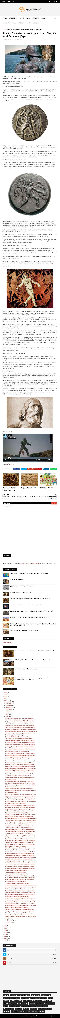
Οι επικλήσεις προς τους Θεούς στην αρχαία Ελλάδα (19, 718)
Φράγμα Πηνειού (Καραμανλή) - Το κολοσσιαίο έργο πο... (20, 914)
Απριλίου (8, 716)
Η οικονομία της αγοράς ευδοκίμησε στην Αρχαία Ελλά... (20, 755)
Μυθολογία (9, 29)
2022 (6, 700)
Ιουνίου (8, 713)
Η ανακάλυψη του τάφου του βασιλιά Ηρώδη (17, 751)
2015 (5, 936)
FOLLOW (54, 954)
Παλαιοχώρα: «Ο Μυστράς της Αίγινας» (15, 846)
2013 (5, 940)
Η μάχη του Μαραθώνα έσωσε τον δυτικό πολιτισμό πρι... (20, 722)
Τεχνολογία (22, 1011)
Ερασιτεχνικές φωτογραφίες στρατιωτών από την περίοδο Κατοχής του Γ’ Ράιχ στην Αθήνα (32, 611)
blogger (54, 503)
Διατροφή (13, 1000)
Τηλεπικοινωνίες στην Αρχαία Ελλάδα (15, 872)
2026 (6, 692)
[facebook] (49, 1)
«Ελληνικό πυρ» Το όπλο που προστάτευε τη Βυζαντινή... (20, 798)
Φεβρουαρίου (9, 921)
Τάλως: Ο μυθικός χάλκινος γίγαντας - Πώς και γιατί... (19, 842)
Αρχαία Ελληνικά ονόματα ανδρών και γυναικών (21, 586)
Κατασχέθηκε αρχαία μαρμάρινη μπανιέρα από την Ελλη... (21, 790)
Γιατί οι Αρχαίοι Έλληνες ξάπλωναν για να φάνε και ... (19, 816)
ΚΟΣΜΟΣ (43, 18)
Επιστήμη (46, 1003)
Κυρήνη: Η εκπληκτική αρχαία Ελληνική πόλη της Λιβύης (20, 801)
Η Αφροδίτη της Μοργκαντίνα (17, 579)
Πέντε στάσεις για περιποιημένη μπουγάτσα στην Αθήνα (20, 785)
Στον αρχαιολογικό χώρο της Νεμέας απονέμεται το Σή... (20, 733)
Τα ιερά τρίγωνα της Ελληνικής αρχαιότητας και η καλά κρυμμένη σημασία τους (29, 573)
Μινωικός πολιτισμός (27, 1006)
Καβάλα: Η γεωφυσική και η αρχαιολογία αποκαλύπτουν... (21, 818)
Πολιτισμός (41, 1008)
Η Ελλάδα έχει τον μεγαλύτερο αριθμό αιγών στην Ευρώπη (21, 731)
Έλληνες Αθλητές (34, 1000)
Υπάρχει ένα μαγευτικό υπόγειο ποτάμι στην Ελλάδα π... (20, 851)
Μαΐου (7, 714)
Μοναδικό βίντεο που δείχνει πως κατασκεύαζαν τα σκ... (20, 764)
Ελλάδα (26, 1000)
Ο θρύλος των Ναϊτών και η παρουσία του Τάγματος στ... (20, 863)
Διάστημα (6, 1000)
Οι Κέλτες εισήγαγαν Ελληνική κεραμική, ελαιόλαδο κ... (20, 742)
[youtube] (54, 1)
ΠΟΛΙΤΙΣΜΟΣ (20, 23)
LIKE (55, 950)
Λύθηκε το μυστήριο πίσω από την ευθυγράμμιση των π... (20, 777)
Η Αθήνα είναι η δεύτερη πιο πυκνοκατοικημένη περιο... (20, 853)
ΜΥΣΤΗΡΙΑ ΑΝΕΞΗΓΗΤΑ (9, 23)
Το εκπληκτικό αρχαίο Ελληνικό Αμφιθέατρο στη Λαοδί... (20, 720)
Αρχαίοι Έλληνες (35, 995)
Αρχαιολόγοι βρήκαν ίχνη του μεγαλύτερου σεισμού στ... (20, 892)
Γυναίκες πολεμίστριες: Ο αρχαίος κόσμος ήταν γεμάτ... (20, 744)
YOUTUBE (9, 962)
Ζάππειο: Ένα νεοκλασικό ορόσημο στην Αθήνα (18, 827)
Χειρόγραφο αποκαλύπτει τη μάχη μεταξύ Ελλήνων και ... (20, 857)
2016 (5, 934)
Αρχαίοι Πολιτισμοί (46, 995)
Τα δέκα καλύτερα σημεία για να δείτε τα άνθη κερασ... (19, 788)
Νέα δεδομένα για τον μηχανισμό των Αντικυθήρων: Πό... (20, 894)
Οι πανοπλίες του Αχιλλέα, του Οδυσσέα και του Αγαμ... (20, 900)
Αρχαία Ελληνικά (7, 642)
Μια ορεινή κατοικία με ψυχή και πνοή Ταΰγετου (18, 812)
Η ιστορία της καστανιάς (11, 786)
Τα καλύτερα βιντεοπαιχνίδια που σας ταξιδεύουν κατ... (20, 831)
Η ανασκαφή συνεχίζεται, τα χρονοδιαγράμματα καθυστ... (20, 890)
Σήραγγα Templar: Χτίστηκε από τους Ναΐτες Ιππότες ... (20, 740)
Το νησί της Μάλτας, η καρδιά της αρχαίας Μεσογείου (19, 909)
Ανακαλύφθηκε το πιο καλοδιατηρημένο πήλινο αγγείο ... (20, 898)
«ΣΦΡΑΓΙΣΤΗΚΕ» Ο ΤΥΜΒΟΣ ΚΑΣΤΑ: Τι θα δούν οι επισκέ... (20, 814)
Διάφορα (19, 1000)
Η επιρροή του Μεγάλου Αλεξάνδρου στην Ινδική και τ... (20, 799)
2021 (5, 925)
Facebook (24, 563)
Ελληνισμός (32, 1003)
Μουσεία (37, 1006)
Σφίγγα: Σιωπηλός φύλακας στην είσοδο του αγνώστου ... (20, 796)
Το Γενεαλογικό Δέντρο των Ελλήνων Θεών (46, 488)
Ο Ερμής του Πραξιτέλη (11, 792)
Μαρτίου (8, 919)
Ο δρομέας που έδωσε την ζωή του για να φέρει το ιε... (19, 781)
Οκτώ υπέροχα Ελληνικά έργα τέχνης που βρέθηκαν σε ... (20, 877)
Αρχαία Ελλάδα (14, 995)
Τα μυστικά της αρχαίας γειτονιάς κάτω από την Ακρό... (20, 725)
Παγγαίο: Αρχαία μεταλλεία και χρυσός (15, 735)
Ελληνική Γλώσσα (8, 1003)
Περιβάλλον (33, 1008)
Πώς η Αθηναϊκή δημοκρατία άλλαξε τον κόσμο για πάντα (24, 630)
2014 (6, 938)
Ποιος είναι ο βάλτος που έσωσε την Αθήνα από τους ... (20, 848)
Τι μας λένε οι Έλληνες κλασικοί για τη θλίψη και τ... (19, 775)
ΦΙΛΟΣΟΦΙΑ (28, 23)
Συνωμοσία (14, 1011)
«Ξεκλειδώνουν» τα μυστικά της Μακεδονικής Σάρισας (19, 723)
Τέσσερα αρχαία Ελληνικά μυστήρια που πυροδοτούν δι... (20, 902)
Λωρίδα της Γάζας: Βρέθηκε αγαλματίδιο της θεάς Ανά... (20, 770)
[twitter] (54, 1016)
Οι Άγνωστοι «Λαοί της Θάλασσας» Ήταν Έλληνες (18, 833)
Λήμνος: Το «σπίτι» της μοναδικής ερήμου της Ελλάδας (20, 835)
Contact (9, 1)
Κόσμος (5, 1006)
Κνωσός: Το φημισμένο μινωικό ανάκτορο (16, 907)
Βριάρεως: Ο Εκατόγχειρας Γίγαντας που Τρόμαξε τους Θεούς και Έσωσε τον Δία (9, 489)
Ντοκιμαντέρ (18, 1008)
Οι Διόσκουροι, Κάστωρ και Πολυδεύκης (16, 870)
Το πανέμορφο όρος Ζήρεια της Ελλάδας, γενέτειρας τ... (20, 913)
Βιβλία (50, 998)
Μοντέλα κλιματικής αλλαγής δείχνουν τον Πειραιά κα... (20, 783)
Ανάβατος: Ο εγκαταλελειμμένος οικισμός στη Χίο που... (20, 809)
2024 (6, 696)
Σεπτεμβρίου (9, 707)
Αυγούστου (9, 709)
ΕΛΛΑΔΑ (29, 18)
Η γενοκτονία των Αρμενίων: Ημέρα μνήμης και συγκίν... (20, 838)
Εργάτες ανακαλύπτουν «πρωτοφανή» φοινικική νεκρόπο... (21, 761)
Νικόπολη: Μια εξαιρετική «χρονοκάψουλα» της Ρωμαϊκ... (20, 822)
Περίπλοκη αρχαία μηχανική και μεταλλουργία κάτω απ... (20, 859)
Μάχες (11, 1006)
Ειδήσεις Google (35, 563)
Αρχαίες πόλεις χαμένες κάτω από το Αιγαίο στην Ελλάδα (20, 864)
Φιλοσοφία (34, 1011)
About (13, 1)
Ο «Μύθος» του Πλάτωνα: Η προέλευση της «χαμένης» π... (20, 840)
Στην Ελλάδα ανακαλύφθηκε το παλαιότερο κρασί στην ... (20, 903)
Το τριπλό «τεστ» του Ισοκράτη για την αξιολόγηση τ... (19, 738)
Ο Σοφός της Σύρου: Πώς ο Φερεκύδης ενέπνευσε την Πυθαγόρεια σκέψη (33, 660)
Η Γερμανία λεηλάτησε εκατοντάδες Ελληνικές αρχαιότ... (20, 911)
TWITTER (9, 954)
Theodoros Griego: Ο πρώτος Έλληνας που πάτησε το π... (21, 885)
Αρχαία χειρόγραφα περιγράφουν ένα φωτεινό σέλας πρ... (20, 768)
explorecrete (10, 464)
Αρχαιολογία (16, 998)
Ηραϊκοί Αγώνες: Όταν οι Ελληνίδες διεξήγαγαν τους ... (19, 824)
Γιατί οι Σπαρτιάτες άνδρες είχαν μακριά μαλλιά (18, 759)
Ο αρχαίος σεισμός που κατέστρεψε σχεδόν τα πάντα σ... (20, 753)
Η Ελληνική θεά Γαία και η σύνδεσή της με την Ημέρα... (20, 879)
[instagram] (56, 1)
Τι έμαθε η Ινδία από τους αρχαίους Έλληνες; (17, 883)
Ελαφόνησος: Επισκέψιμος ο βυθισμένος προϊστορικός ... (20, 766)
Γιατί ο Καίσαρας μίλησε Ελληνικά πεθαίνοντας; (21, 592)
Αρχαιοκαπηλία (7, 998)
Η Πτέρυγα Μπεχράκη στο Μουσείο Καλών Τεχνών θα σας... (21, 905)
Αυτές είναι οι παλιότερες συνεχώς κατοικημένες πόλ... (20, 811)
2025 (6, 694)
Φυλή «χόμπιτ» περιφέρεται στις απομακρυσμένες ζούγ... (20, 749)
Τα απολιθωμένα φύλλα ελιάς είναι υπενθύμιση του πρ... (20, 748)
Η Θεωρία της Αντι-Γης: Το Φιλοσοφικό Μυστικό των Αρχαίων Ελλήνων (27, 605)
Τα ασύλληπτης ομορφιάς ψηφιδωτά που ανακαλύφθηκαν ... (21, 875)
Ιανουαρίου (9, 922)
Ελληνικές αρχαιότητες (45, 1000)
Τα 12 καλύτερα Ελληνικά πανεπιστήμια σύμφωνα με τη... (20, 727)
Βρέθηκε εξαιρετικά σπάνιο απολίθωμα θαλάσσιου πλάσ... (21, 837)
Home (4, 1)
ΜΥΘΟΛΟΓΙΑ (36, 18)
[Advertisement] (30, 541)
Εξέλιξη (39, 1003)
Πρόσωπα (48, 1008)
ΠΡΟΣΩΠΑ (35, 23)
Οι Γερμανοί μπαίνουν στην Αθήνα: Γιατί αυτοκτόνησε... (20, 772)
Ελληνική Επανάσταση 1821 (21, 1003)
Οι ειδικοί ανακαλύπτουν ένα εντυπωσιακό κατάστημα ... (20, 868)
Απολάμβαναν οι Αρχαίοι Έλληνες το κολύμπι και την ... (20, 825)
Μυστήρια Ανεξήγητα (8, 1008)
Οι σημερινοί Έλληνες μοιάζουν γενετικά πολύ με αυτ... (20, 866)
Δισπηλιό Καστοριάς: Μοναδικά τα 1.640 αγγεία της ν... (20, 805)
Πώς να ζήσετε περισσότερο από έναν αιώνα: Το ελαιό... (20, 774)
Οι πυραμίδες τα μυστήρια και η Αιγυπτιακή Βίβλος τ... (19, 762)
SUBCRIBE (54, 962)
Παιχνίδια (26, 1008)
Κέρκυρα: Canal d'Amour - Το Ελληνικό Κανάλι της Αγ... (20, 729)
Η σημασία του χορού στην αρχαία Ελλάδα (16, 874)
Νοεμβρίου (9, 703)
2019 (5, 929)
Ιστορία (52, 1003)
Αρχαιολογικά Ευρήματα (27, 998)
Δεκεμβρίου (9, 701)
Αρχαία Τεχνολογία (24, 995)
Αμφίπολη (6, 995)
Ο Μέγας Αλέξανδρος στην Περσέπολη (15, 881)
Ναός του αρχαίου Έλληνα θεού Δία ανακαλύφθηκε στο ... (20, 794)
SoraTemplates (11, 1015)
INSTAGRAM (10, 958)
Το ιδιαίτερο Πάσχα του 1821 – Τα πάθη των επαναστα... (20, 855)
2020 (6, 927)
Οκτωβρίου (9, 705)
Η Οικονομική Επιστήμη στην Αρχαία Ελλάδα (17, 850)
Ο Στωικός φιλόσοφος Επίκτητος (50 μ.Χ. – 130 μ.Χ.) (19, 757)
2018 (5, 930)
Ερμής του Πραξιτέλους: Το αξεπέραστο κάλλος (17, 736)
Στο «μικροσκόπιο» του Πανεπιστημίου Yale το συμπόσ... (20, 887)
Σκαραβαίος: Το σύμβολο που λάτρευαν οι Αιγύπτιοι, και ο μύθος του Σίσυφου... (29, 617)
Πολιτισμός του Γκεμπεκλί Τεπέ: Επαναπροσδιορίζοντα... (20, 807)
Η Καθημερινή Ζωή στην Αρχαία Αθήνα (15, 803)
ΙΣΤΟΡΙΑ (22, 18)
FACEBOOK (10, 950)
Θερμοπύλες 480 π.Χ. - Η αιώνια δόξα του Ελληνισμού (20, 829)
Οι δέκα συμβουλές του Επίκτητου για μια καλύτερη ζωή (20, 844)
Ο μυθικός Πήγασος (10, 779)
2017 (5, 932)
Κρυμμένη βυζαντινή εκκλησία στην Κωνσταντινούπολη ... (20, 861)
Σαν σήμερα (6, 1011)
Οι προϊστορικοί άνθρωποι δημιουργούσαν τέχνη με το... (20, 746)
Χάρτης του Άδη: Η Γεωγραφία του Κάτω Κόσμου (28, 488)
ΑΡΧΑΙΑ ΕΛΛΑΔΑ (13, 18)
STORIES (42, 1011)
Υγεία (28, 1011)
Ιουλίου (8, 711)
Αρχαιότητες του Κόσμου (40, 998)
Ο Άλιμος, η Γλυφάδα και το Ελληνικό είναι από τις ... (19, 888)
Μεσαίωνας (18, 1006)
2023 (6, 698)
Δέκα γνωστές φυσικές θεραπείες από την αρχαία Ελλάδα (20, 916)
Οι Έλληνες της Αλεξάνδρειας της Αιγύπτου (16, 896)
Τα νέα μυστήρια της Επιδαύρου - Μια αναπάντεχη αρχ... (20, 820)
